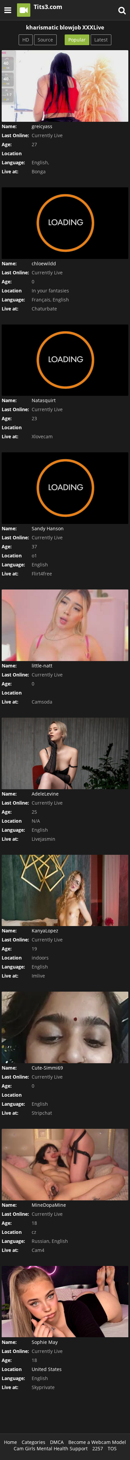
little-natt (42, 665)
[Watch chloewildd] (65, 223)
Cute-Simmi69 (47, 1068)
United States (47, 1369)
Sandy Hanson (48, 528)
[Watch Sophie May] (65, 1302)
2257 (97, 1448)
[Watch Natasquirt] (65, 360)
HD (25, 39)
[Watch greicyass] (65, 86)
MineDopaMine (49, 1205)
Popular (77, 39)
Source (45, 39)
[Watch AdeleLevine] (65, 753)
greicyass (42, 126)
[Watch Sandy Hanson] (65, 488)
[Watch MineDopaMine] (65, 1164)
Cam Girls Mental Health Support (51, 1448)
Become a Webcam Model (97, 1442)
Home (10, 1442)
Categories (33, 1442)
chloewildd (44, 263)
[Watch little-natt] (65, 625)
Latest (101, 39)
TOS (112, 1448)
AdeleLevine (45, 794)
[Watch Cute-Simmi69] (65, 1027)
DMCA (57, 1442)
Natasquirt (44, 400)
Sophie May (45, 1342)
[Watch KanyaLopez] (65, 890)
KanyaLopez (45, 930)
